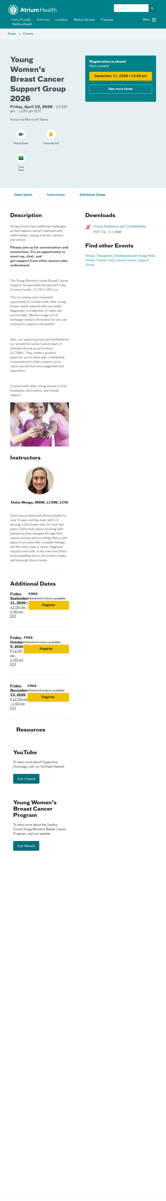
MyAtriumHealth (22, 24)
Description (23, 195)
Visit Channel (26, 779)
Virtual (89, 256)
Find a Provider (21, 19)
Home (12, 33)
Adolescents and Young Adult (135, 256)
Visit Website (26, 846)
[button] (152, 8)
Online (89, 260)
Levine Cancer (126, 260)
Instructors (56, 195)
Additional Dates (92, 195)
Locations (61, 19)
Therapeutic (104, 256)
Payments (106, 19)
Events (28, 33)
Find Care (42, 19)
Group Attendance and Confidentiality (119, 226)
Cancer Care (105, 260)
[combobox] (131, 8)
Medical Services (84, 19)
